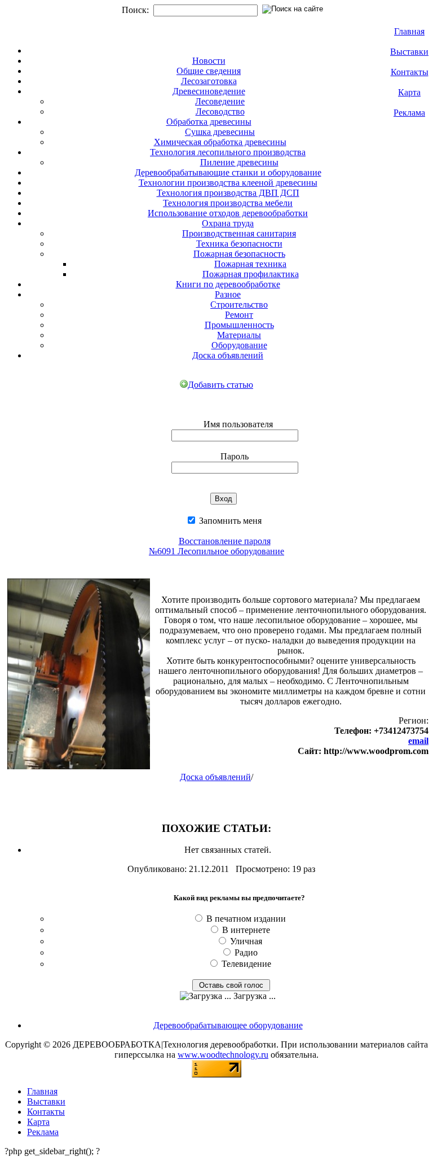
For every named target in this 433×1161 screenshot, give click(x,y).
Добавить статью (220, 384)
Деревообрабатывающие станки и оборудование (228, 172)
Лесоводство (220, 111)
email (418, 741)
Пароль (234, 456)
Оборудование (239, 345)
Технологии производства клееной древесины (228, 182)
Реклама (409, 112)
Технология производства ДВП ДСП (228, 193)
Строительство (239, 304)
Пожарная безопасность (239, 254)
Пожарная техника (250, 264)
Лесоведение (220, 101)
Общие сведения (208, 71)
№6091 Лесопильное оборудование (216, 551)
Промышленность (239, 325)
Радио (246, 952)
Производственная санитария (239, 233)
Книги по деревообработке (228, 284)
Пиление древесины (239, 162)
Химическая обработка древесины (220, 142)
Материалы (239, 335)
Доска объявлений (227, 355)
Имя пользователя (238, 424)
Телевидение (246, 964)
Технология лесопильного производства (228, 152)
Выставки (409, 51)
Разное (228, 294)
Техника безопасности (239, 243)
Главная (409, 31)
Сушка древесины (220, 132)
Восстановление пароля (225, 541)
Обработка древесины (208, 121)
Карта (409, 92)
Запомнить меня (229, 520)
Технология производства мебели (228, 203)
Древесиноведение (209, 91)
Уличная (246, 941)
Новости (209, 60)
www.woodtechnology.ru (223, 1054)
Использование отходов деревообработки (228, 213)
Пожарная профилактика (250, 274)
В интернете (246, 930)
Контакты (409, 72)
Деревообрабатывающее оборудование (228, 1025)
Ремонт (239, 314)
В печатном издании (246, 918)
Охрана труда (228, 223)
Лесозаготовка (209, 81)
